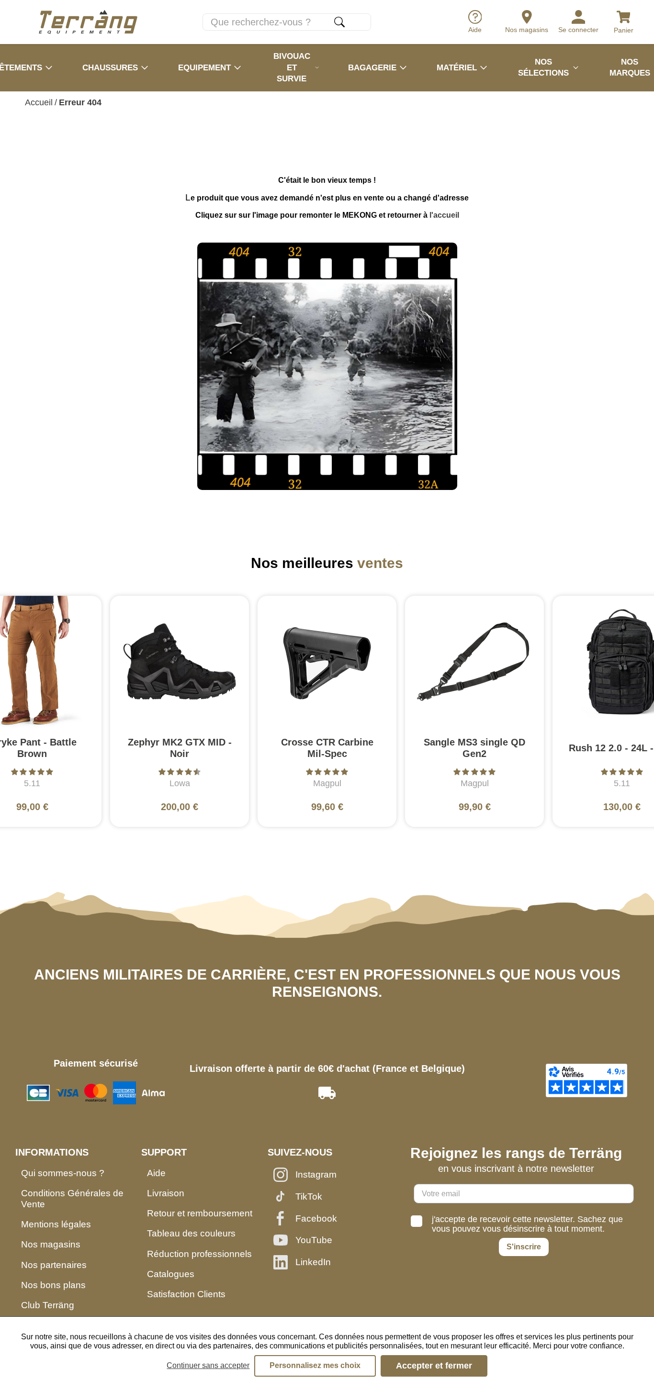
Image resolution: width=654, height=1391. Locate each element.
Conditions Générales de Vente (72, 1198)
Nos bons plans (53, 1285)
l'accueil (444, 215)
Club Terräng (47, 1305)
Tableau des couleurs (191, 1233)
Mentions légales (56, 1224)
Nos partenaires (54, 1265)
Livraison (165, 1193)
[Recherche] (339, 22)
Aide (156, 1173)
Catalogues (170, 1274)
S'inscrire (524, 1247)
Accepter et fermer (434, 1365)
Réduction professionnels (199, 1254)
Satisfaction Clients (186, 1294)
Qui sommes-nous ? (62, 1173)
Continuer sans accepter (208, 1365)
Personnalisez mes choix (315, 1365)
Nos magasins (50, 1244)
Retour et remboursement (199, 1213)
